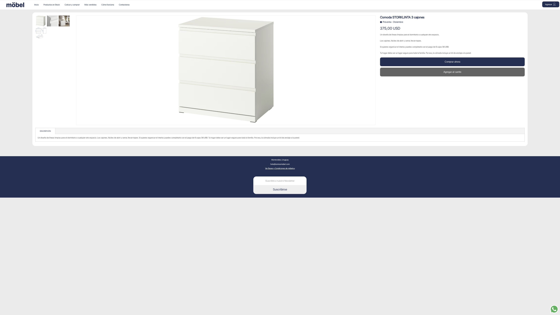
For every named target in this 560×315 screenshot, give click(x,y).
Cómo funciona (107, 5)
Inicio (36, 5)
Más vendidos (90, 5)
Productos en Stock (51, 5)
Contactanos (124, 5)
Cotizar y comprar (72, 5)
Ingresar (548, 4)
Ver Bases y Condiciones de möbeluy (280, 168)
